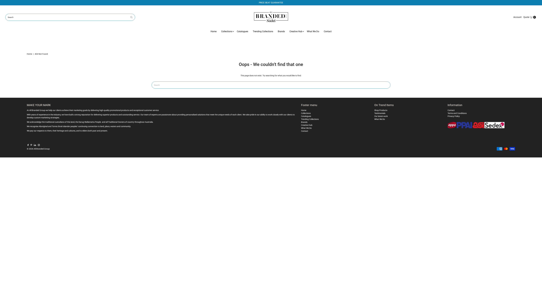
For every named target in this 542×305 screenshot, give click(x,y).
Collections (226, 31)
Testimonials (379, 113)
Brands (281, 31)
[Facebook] (28, 145)
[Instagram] (39, 145)
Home (214, 31)
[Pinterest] (31, 145)
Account (517, 17)
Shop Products (380, 110)
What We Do (313, 31)
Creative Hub (295, 31)
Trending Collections (263, 31)
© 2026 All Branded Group (38, 149)
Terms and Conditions (457, 113)
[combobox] (70, 17)
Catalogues (242, 31)
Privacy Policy (454, 116)
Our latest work (381, 116)
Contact (328, 31)
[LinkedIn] (35, 145)
